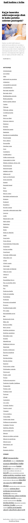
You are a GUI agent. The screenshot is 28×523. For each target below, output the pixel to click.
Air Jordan (6, 73)
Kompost (6, 202)
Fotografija (6, 143)
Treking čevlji (7, 391)
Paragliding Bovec (8, 280)
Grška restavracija (8, 157)
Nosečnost (6, 252)
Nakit (5, 235)
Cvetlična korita (8, 113)
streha (19, 500)
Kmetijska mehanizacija (10, 196)
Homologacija (7, 166)
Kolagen (5, 199)
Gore (4, 149)
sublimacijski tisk (17, 502)
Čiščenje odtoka (8, 110)
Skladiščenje (7, 341)
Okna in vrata (7, 272)
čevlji (23, 510)
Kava (4, 188)
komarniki (7, 468)
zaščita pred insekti (14, 507)
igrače (5, 466)
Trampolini (6, 386)
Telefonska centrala (9, 369)
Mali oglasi (6, 221)
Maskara (5, 227)
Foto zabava (6, 140)
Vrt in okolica (7, 414)
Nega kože (6, 238)
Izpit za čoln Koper (9, 177)
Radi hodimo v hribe (14, 2)
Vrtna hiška (6, 417)
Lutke (5, 216)
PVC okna (6, 311)
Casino (5, 104)
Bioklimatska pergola (9, 96)
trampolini (5, 507)
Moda (5, 230)
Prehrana (6, 299)
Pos (4, 288)
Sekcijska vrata (7, 336)
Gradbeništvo (7, 154)
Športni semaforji (8, 352)
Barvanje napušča (8, 90)
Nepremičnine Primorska (11, 244)
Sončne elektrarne (9, 350)
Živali (5, 447)
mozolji (6, 473)
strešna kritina (8, 503)
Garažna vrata (7, 146)
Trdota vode (7, 389)
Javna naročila (7, 179)
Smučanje (6, 347)
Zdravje (5, 433)
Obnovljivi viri (7, 258)
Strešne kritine (7, 361)
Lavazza (5, 213)
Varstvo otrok (7, 408)
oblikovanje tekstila (14, 480)
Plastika (5, 285)
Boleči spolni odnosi (9, 101)
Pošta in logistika (8, 294)
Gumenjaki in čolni (9, 160)
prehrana (6, 491)
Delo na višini (7, 118)
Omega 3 (6, 274)
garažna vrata (16, 463)
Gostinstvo (6, 152)
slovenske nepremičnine (12, 500)
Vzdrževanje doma (8, 419)
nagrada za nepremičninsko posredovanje (16, 473)
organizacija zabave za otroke (14, 486)
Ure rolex (6, 403)
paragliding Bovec (6, 488)
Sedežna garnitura (9, 330)
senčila (13, 498)
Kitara (5, 191)
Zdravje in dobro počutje (10, 436)
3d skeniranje (7, 71)
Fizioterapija (7, 138)
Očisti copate (7, 263)
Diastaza (5, 124)
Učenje (5, 397)
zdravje (6, 510)
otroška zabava (23, 486)
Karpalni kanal (7, 185)
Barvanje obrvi (7, 93)
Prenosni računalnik (9, 302)
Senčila (5, 338)
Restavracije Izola (8, 319)
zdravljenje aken (15, 510)
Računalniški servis (9, 313)
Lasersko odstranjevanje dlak (12, 210)
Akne (4, 76)
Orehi (5, 277)
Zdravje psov (7, 442)
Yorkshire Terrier (8, 425)
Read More (6, 58)
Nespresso (6, 246)
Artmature (6, 82)
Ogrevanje (6, 266)
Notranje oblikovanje (9, 255)
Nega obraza (7, 241)
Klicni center (7, 193)
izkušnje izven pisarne (12, 466)
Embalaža (6, 132)
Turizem (5, 394)
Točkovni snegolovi (9, 380)
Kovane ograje (7, 207)
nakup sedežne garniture (12, 475)
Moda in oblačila (8, 232)
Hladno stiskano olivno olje (11, 163)
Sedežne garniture (9, 333)
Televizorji (6, 372)
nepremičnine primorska (16, 477)
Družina (5, 126)
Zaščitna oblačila (8, 428)
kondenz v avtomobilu (15, 468)
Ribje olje (6, 322)
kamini (18, 466)
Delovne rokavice (8, 121)
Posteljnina (6, 297)
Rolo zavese (6, 327)
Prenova (5, 305)
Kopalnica (6, 205)
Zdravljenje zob (8, 444)
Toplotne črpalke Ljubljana (11, 383)
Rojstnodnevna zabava (11, 496)
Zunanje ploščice (8, 450)
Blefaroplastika (8, 99)
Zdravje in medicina (9, 439)
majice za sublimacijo (10, 470)
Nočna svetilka (7, 249)
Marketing (6, 224)
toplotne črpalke (9, 505)
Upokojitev (6, 400)
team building (23, 502)
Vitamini (5, 411)
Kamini (5, 182)
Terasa (5, 377)
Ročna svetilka (7, 324)
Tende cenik (7, 375)
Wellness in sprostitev (10, 422)
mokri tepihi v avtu (18, 470)
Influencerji (6, 174)
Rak (4, 316)
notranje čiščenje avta (7, 480)
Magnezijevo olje (8, 219)
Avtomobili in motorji (9, 85)
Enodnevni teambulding (10, 135)
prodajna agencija (14, 493)
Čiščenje (5, 107)
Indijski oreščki (8, 171)
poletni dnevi (14, 488)
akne (5, 457)
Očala (5, 260)
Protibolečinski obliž (9, 308)
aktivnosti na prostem (10, 79)
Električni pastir (8, 129)
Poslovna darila (8, 291)
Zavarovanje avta (8, 430)
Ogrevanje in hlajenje (9, 269)
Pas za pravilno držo (9, 283)
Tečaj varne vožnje (9, 366)
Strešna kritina (7, 358)
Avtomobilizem (7, 87)
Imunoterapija (7, 168)
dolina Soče (14, 460)
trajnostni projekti (19, 505)
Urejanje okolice (8, 405)
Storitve (5, 355)
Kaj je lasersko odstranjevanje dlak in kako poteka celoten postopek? (13, 16)
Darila (5, 115)
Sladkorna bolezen (9, 344)
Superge (5, 364)
